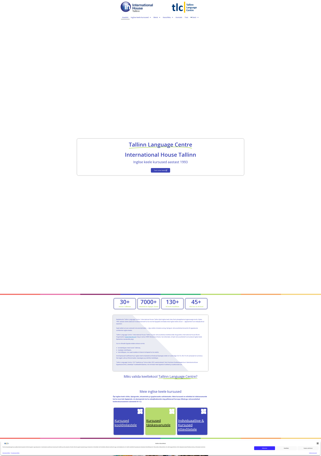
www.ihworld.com (130, 337)
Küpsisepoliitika (6, 453)
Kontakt (179, 17)
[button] (317, 443)
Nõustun (264, 448)
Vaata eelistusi (308, 448)
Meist (155, 17)
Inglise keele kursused (140, 17)
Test (186, 17)
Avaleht (125, 17)
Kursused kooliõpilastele (126, 422)
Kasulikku (167, 17)
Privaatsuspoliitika (15, 453)
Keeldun (286, 448)
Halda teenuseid (313, 453)
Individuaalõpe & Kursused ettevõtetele (191, 425)
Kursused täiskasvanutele (158, 422)
